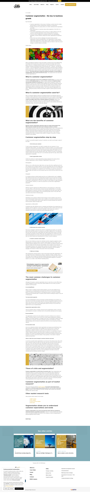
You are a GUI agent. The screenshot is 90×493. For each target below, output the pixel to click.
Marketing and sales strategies (67, 472)
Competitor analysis (49, 477)
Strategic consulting (49, 470)
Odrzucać (11, 488)
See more (28, 455)
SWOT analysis (33, 398)
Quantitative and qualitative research (68, 468)
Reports (52, 4)
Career (57, 4)
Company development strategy (67, 478)
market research (41, 386)
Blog (47, 4)
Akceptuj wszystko (19, 488)
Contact (62, 4)
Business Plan (48, 473)
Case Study (36, 4)
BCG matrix (32, 402)
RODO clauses (33, 479)
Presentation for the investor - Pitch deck (68, 475)
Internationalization (65, 470)
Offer (30, 4)
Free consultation (70, 4)
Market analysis (48, 475)
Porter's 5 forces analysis (35, 401)
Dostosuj (6, 488)
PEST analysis (33, 400)
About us (42, 4)
